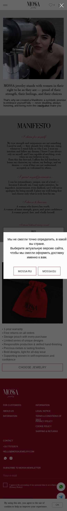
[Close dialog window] (61, 5)
